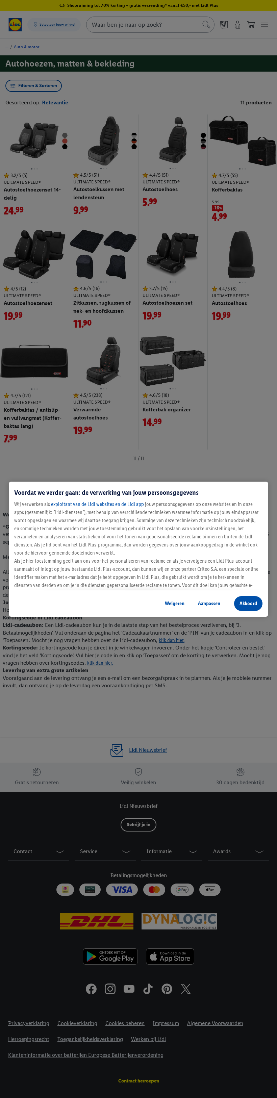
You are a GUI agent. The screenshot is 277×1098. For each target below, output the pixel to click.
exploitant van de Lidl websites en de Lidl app (97, 504)
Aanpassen (209, 603)
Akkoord (248, 603)
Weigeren (174, 603)
